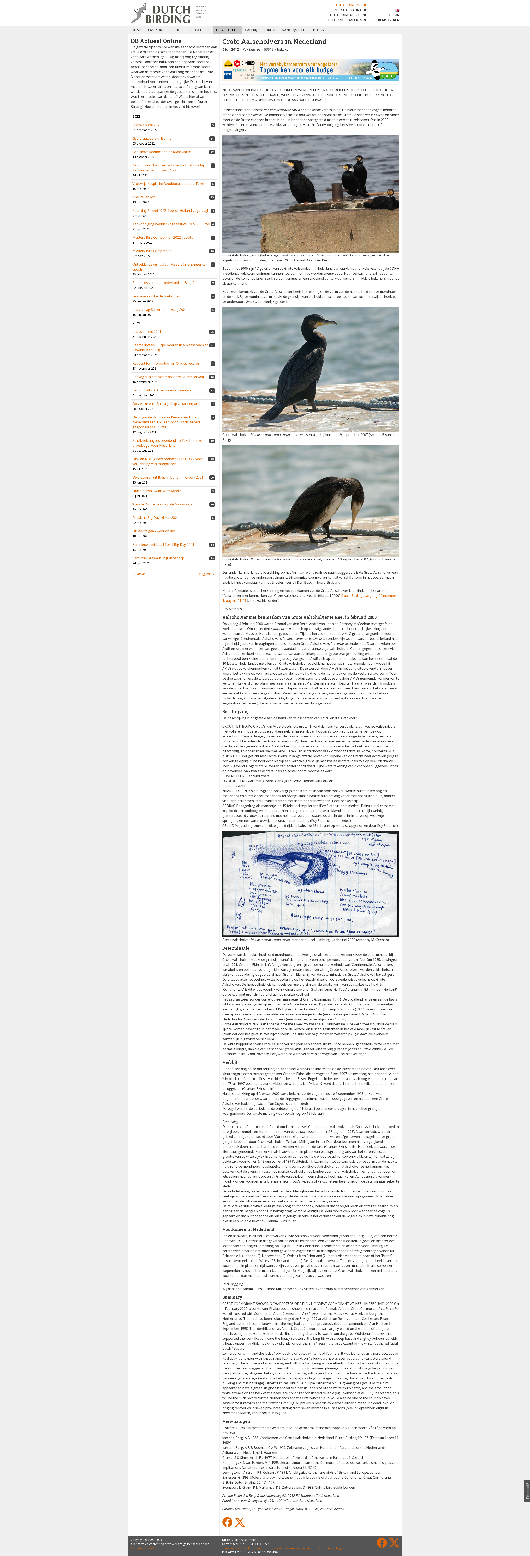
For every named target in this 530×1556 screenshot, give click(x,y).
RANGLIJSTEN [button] (293, 30)
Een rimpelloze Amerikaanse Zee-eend (162, 390)
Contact (259, 1548)
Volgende (205, 574)
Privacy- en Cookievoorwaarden (292, 1548)
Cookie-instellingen (331, 1548)
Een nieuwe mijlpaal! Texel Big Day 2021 (163, 544)
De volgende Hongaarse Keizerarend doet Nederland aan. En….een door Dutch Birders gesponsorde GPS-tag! (166, 422)
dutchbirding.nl (351, 5)
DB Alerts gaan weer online (153, 531)
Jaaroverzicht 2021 (146, 331)
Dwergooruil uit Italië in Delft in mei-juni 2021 (167, 477)
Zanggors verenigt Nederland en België (163, 282)
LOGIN (394, 15)
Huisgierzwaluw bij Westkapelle (157, 490)
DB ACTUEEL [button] (226, 30)
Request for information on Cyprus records (166, 363)
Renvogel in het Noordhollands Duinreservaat (168, 377)
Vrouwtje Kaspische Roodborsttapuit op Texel (168, 183)
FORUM (270, 30)
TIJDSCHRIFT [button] (199, 30)
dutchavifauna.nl (350, 10)
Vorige (140, 574)
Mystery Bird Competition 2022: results (162, 237)
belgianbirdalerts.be (347, 20)
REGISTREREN (389, 20)
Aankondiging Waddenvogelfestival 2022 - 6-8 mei (171, 224)
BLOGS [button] (318, 30)
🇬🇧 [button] (397, 10)
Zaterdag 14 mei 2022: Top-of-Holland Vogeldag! (170, 210)
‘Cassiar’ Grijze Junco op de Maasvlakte (162, 504)
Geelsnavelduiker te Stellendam (156, 296)
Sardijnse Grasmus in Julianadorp (158, 558)
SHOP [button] (178, 30)
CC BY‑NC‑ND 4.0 (143, 1548)
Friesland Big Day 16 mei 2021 (155, 517)
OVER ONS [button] (156, 30)
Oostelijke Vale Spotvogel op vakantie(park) (166, 403)
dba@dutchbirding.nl (235, 1548)
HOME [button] (137, 30)
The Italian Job (143, 197)
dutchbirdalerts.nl (348, 15)
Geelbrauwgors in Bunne (151, 138)
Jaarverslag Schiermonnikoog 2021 (159, 309)
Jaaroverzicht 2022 (146, 125)
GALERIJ (251, 30)
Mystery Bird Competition (152, 251)
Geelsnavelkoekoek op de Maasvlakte (161, 152)
